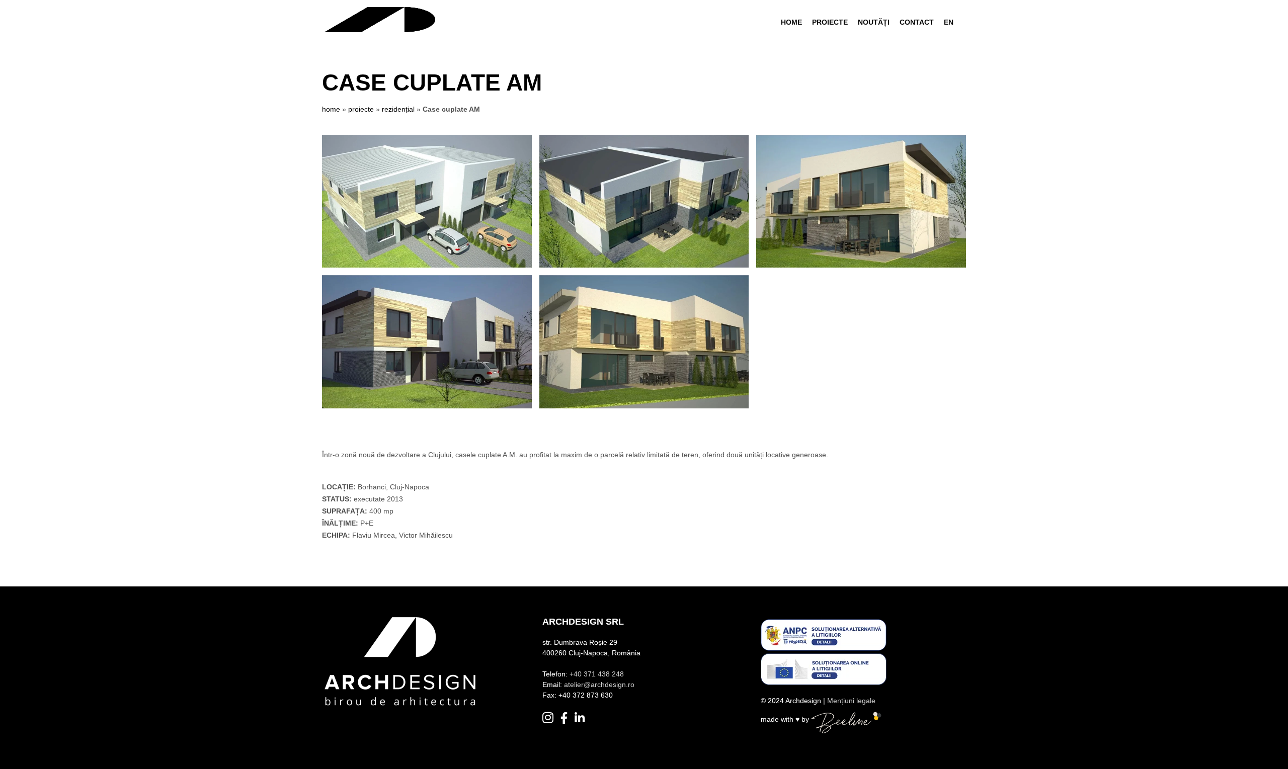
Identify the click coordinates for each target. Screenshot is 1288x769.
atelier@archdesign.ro (599, 684)
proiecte (361, 109)
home (331, 109)
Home (791, 22)
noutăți (874, 22)
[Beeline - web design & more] (846, 720)
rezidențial (398, 109)
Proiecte (830, 22)
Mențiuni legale (851, 701)
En (948, 22)
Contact (917, 22)
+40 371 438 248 (597, 674)
